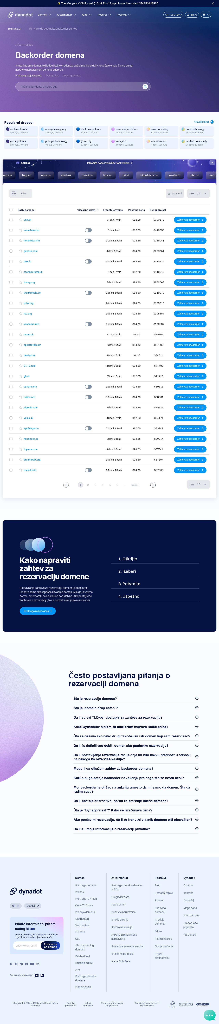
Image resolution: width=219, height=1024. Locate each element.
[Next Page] (153, 485)
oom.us (13, 175)
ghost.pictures (18, 141)
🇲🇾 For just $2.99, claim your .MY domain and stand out (107, 3)
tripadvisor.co (116, 175)
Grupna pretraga (71, 75)
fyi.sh (93, 175)
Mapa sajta (190, 908)
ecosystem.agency (55, 129)
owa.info (54, 175)
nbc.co (162, 175)
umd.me (33, 175)
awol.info (141, 175)
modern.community (196, 141)
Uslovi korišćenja (88, 1004)
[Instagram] (16, 964)
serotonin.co (185, 175)
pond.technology (195, 129)
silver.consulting (159, 129)
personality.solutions (127, 129)
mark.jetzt (121, 141)
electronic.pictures (91, 129)
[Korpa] (206, 15)
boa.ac (74, 175)
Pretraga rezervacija (36, 611)
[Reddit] (37, 964)
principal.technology (56, 141)
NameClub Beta (120, 961)
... (125, 485)
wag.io (208, 175)
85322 (135, 485)
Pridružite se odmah (50, 945)
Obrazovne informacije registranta (112, 1004)
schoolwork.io (158, 141)
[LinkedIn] (21, 964)
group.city (86, 141)
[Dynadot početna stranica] (20, 15)
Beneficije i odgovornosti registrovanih (147, 1004)
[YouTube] (32, 964)
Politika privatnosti (70, 1004)
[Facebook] (11, 964)
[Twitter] (26, 964)
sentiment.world (19, 129)
